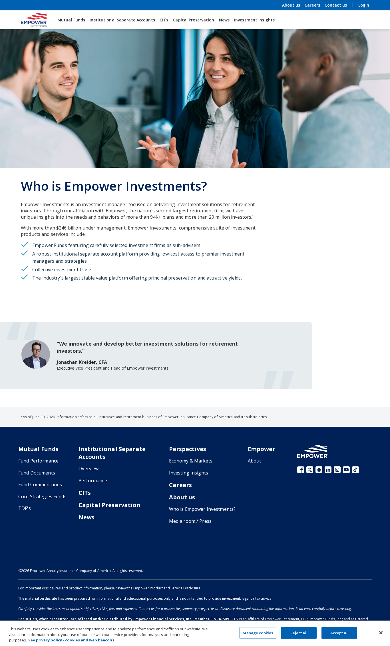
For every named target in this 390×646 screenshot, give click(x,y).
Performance (93, 480)
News (224, 20)
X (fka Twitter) (309, 469)
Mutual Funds (71, 20)
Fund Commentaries (40, 484)
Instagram (337, 469)
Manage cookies (258, 632)
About (254, 461)
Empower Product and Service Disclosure (166, 588)
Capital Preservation (193, 20)
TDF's (24, 508)
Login (363, 5)
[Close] (381, 632)
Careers (312, 5)
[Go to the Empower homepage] (312, 451)
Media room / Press (190, 521)
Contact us (336, 5)
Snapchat (318, 469)
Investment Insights (254, 20)
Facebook (300, 469)
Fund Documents (36, 473)
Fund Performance (38, 461)
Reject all (298, 632)
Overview (88, 468)
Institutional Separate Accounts (122, 20)
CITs (164, 20)
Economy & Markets (190, 461)
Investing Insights (188, 473)
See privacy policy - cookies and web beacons (71, 640)
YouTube (346, 469)
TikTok (355, 469)
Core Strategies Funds (42, 496)
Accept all (339, 632)
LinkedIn (328, 469)
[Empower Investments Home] (34, 20)
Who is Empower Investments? (202, 509)
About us (291, 5)
